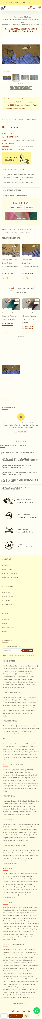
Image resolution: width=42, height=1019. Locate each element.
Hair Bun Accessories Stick (24, 760)
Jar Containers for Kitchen (20, 835)
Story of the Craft (20, 203)
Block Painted (25, 232)
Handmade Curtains (28, 809)
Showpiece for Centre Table (21, 876)
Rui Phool (18, 137)
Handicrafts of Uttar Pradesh (23, 957)
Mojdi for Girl (18, 788)
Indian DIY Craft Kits (15, 995)
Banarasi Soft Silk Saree (24, 674)
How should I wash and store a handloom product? (18, 466)
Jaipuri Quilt (17, 804)
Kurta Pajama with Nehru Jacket (19, 711)
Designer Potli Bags (14, 778)
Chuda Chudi (24, 757)
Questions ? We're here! (16, 196)
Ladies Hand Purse (15, 772)
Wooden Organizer (9, 882)
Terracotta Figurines (9, 873)
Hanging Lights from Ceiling (23, 887)
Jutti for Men (13, 786)
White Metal (21, 746)
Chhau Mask (11, 940)
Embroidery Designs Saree (23, 679)
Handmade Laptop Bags (22, 780)
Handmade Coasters (10, 861)
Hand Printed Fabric (15, 713)
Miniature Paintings (9, 990)
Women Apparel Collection (23, 17)
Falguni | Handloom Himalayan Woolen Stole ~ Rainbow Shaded (29, 318)
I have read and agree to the (19, 655)
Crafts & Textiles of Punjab (12, 960)
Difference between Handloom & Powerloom (23, 982)
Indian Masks (24, 937)
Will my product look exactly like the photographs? (20, 481)
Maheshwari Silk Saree (27, 669)
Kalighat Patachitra (15, 932)
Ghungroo (24, 754)
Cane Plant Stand (27, 884)
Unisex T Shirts (24, 700)
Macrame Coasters (24, 861)
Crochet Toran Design (20, 910)
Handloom (28, 229)
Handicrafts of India (9, 949)
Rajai (10, 804)
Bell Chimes (17, 913)
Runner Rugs (7, 812)
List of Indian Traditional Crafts (28, 949)
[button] (18, 83)
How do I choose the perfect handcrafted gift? (16, 488)
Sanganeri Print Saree (16, 687)
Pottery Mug (25, 850)
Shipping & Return (13, 190)
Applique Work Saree (10, 682)
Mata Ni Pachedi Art (9, 929)
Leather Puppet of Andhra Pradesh (21, 934)
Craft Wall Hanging (28, 913)
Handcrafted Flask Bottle (11, 850)
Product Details (15, 207)
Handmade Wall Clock (10, 918)
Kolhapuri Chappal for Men (28, 786)
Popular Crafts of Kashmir (18, 966)
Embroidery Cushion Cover (12, 809)
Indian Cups (16, 853)
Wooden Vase (7, 887)
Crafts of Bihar (17, 973)
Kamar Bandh (32, 783)
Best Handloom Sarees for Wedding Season (19, 984)
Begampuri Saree (9, 674)
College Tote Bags (28, 778)
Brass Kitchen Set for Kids (17, 832)
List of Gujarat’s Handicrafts (17, 968)
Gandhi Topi (13, 783)
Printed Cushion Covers (28, 806)
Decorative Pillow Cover (11, 806)
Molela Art (6, 916)
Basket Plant (15, 884)
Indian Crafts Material (25, 990)
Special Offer (21, 292)
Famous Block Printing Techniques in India (17, 987)
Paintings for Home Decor (28, 918)
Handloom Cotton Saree (11, 666)
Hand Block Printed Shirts (17, 703)
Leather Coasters (25, 858)
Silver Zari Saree (22, 677)
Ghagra (14, 700)
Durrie (15, 812)
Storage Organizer (30, 879)
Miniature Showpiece (25, 873)
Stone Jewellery (31, 744)
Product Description (14, 170)
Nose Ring (32, 754)
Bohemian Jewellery (21, 749)
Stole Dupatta (23, 708)
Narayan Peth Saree (25, 671)
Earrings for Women (32, 752)
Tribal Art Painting (23, 921)
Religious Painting (33, 923)
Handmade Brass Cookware (17, 827)
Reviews (29, 207)
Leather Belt (22, 783)
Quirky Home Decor (21, 838)
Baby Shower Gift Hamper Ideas (20, 729)
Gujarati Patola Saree (22, 685)
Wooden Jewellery (9, 746)
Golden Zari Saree (9, 677)
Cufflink (5, 786)
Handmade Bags (8, 770)
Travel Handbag (20, 770)
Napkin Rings (12, 864)
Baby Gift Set (21, 726)
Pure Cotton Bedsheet (10, 801)
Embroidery (14, 232)
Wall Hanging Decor (26, 907)
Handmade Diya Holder (23, 892)
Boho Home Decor (9, 898)
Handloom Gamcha (23, 814)
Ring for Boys (14, 757)
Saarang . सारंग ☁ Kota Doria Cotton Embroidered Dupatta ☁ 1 (10, 264)
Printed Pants (24, 705)
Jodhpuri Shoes (8, 788)
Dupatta (22, 22)
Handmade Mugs (27, 853)
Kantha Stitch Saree (26, 682)
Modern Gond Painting (25, 929)
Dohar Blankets (28, 804)
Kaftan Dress (20, 697)
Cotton (5, 232)
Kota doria (11, 229)
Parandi (11, 760)
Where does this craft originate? (18, 453)
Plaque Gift (15, 916)
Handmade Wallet (22, 775)
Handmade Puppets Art (11, 937)
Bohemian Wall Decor (10, 907)
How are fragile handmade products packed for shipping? (20, 474)
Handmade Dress (9, 697)
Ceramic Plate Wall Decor (29, 916)
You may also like (25, 288)
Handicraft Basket (9, 856)
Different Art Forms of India (13, 952)
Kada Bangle (15, 754)
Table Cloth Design (9, 814)
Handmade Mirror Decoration (13, 879)
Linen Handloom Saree (29, 666)
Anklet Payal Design (17, 752)
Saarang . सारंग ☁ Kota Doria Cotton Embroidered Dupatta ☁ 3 (30, 264)
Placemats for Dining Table (27, 812)
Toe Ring (6, 757)
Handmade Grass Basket (24, 856)
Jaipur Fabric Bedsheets (27, 801)
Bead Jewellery (20, 744)
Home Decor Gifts (22, 840)
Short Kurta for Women (11, 705)
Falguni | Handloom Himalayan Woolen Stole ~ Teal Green (9, 316)
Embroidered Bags (9, 775)
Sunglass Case (8, 780)
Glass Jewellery (8, 744)
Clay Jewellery (31, 746)
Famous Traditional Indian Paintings (20, 955)
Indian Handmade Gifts (26, 998)
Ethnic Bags (27, 772)
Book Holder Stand (23, 882)
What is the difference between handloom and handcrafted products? (21, 459)
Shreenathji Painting (31, 926)
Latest (11, 288)
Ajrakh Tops (31, 703)
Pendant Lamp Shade (20, 890)
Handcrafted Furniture (10, 895)
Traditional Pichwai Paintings (13, 926)
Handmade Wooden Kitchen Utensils (15, 824)
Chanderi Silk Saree (9, 671)
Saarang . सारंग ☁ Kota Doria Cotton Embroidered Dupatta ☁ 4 (10, 386)
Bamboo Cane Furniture (27, 895)
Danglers (6, 754)
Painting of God (20, 923)
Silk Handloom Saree (10, 669)
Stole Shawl (13, 708)
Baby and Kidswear (9, 726)
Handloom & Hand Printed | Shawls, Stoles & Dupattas (22, 20)
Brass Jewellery (8, 749)
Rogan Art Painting (9, 921)
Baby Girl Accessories (19, 731)
